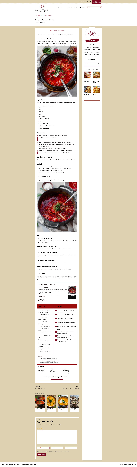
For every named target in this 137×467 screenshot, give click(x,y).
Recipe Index (61, 7)
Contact (87, 1)
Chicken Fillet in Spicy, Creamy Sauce (96, 81)
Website (67, 447)
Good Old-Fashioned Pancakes (95, 96)
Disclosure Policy (12, 464)
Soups (36, 17)
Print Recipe (72, 295)
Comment (40, 431)
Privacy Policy (33, 464)
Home (81, 1)
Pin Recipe (72, 298)
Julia (37, 22)
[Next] (78, 405)
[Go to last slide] (35, 405)
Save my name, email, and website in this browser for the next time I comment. (53, 451)
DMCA (18, 464)
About (84, 1)
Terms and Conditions (25, 464)
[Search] (98, 64)
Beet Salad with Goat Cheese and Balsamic (70, 387)
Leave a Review (61, 30)
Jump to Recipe (53, 30)
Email (52, 447)
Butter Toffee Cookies (40, 387)
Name (39, 447)
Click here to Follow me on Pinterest (57, 379)
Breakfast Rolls (87, 94)
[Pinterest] (91, 2)
